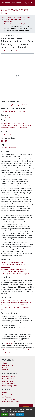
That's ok (4, 414)
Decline (12, 414)
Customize (20, 414)
